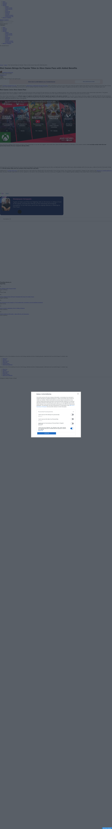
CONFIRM (46, 433)
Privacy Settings (107, 828)
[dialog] (56, 414)
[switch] (72, 414)
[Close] (78, 394)
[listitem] (56, 411)
